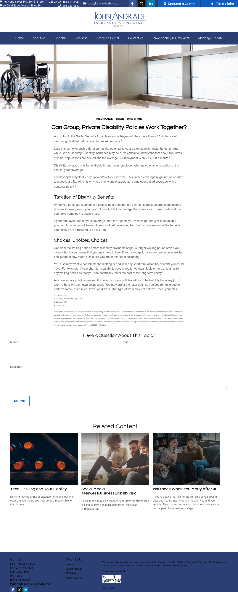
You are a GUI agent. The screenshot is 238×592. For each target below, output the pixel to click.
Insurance (71, 564)
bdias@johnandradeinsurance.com (104, 3)
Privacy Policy (108, 587)
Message (16, 367)
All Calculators (74, 578)
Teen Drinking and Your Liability (38, 489)
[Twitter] (141, 3)
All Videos (71, 573)
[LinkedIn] (151, 3)
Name (14, 342)
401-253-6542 (71, 2)
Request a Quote (181, 4)
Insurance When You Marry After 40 (185, 489)
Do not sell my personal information (171, 565)
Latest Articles (74, 568)
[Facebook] (132, 3)
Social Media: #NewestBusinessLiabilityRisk (108, 491)
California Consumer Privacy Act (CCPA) (196, 561)
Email (124, 342)
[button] (19, 38)
